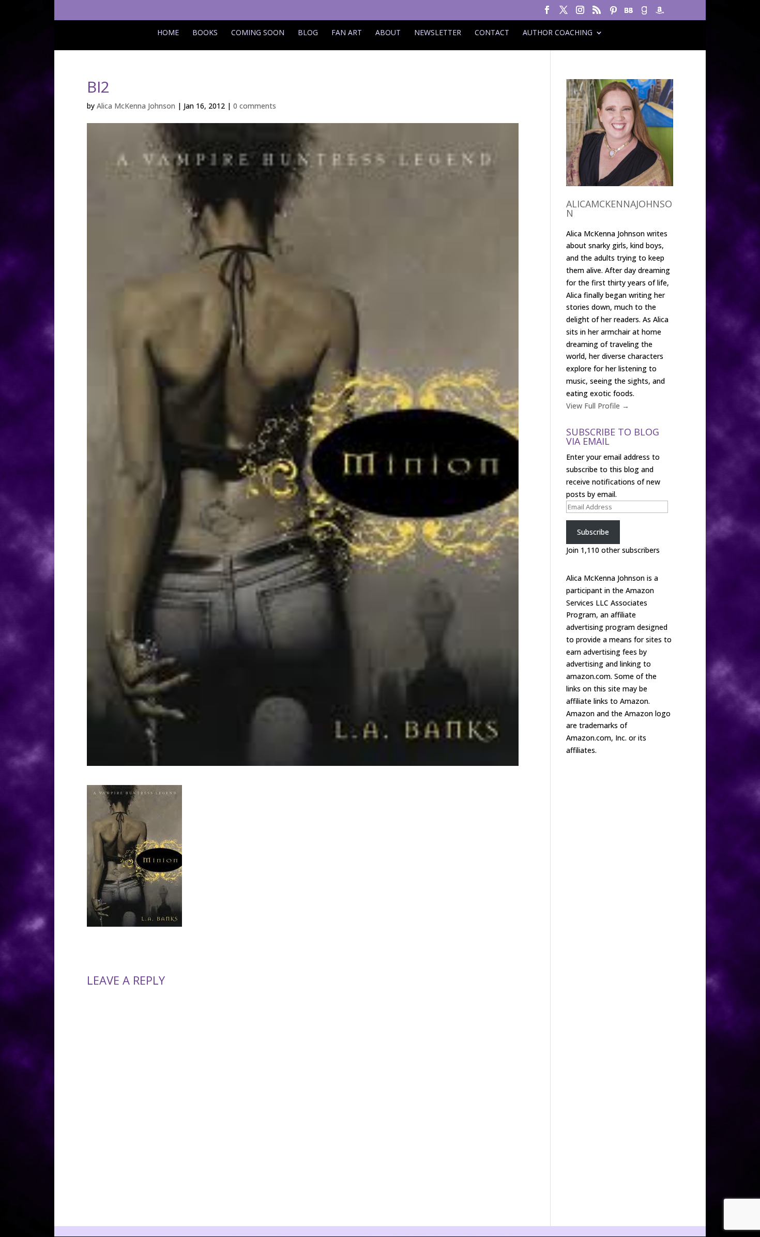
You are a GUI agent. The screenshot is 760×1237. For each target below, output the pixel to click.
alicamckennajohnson (619, 208)
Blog (308, 32)
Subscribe (593, 532)
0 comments (254, 106)
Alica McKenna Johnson (136, 106)
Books (205, 32)
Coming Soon (257, 32)
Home (168, 32)
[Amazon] (660, 13)
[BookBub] (629, 13)
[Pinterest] (613, 13)
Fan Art (346, 32)
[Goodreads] (644, 13)
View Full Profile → (597, 406)
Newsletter (437, 32)
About (388, 32)
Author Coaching (557, 32)
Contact (492, 32)
